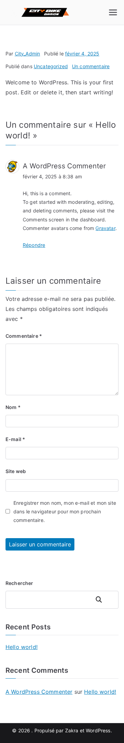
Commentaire (24, 336)
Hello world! (22, 646)
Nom (13, 407)
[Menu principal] (112, 12)
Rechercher (19, 583)
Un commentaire (91, 66)
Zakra (72, 730)
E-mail (15, 439)
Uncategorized (51, 66)
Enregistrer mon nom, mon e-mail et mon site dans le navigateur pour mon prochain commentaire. (64, 511)
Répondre (34, 245)
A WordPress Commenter (64, 166)
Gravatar (105, 228)
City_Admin (27, 53)
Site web (16, 471)
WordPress (98, 730)
